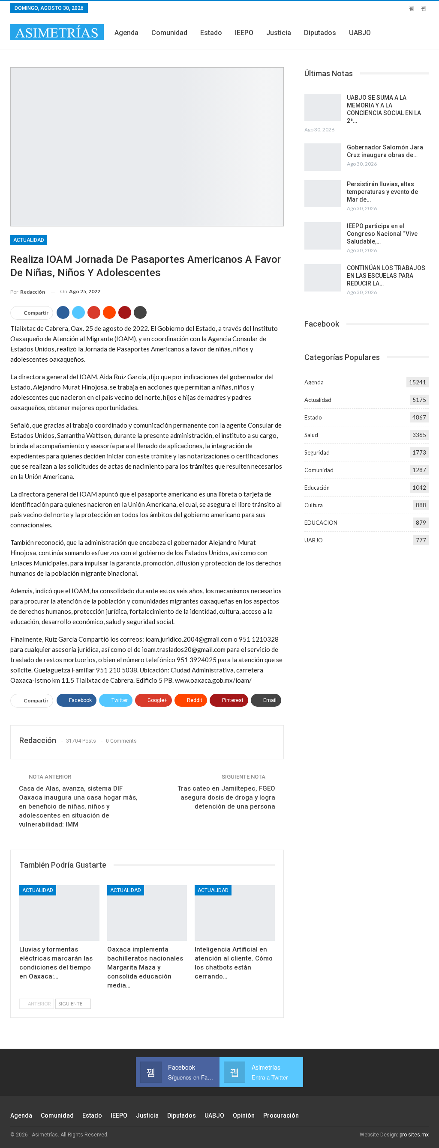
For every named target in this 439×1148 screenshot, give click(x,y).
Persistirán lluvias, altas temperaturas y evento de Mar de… (382, 192)
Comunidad (169, 33)
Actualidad (28, 240)
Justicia (278, 33)
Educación (317, 487)
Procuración (281, 1115)
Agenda (126, 33)
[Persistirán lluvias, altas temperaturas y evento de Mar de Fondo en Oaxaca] (322, 194)
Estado (211, 33)
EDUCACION (320, 522)
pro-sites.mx (414, 1135)
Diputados (320, 33)
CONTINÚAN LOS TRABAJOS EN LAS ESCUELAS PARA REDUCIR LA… (386, 276)
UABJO (360, 33)
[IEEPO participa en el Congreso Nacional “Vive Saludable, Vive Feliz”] (322, 236)
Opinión (244, 1115)
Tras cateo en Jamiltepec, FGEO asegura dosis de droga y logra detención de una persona (226, 797)
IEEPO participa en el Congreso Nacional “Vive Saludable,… (382, 234)
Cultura (313, 505)
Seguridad (317, 452)
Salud (311, 434)
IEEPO (244, 33)
